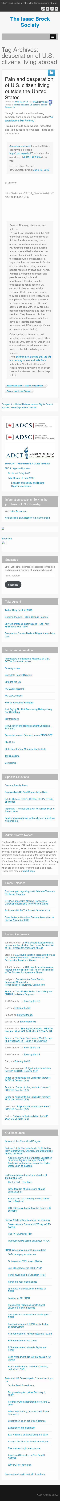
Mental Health (12, 718)
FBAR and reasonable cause (22, 1281)
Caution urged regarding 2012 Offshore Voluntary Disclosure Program (30, 893)
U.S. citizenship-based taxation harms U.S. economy (29, 1209)
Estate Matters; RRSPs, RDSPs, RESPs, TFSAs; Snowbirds (29, 800)
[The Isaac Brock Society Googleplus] (43, 9)
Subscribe (13, 584)
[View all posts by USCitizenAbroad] (50, 101)
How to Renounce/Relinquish (19, 702)
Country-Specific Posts (16, 785)
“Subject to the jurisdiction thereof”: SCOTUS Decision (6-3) (28, 1069)
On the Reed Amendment (21, 1385)
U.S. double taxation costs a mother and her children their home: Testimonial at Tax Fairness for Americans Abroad (29, 945)
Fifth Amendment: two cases (22, 1340)
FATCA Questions (14, 695)
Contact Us (10, 762)
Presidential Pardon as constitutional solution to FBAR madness (26, 1306)
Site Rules (10, 742)
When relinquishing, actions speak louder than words (29, 1413)
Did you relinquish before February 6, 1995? (27, 1394)
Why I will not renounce (20, 1464)
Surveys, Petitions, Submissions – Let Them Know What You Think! (27, 625)
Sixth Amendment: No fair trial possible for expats (29, 1358)
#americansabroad (20, 146)
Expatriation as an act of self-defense (27, 1420)
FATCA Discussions (14, 688)
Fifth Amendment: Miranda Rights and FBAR (27, 1349)
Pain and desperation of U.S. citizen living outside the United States (29, 87)
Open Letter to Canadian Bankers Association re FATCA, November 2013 (29, 918)
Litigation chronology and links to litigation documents (27, 484)
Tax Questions (12, 755)
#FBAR (27, 157)
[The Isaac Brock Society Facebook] (47, 9)
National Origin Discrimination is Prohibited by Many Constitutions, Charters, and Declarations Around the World (29, 1150)
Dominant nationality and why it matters (25, 1474)
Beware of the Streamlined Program (23, 1141)
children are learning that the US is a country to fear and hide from (30, 358)
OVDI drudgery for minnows (22, 1254)
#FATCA (36, 157)
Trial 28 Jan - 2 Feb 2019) (21, 477)
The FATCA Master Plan (20, 1233)
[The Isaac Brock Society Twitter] (56, 9)
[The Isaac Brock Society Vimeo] (52, 9)
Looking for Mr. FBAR (19, 1298)
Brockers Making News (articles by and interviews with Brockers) (30, 819)
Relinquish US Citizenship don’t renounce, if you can (29, 1380)
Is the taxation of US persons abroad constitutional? (26, 1190)
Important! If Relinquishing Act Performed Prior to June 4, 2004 (30, 810)
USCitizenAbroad (40, 101)
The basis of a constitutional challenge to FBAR (28, 1316)
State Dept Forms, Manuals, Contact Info (25, 748)
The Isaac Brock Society (30, 21)
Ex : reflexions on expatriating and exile (28, 1434)
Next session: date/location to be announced (27, 517)
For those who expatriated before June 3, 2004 (29, 1403)
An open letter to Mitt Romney (29, 118)
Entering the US (13, 681)
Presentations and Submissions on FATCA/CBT (28, 735)
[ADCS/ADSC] (30, 430)
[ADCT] (30, 451)
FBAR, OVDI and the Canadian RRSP (27, 1274)
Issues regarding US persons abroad (30, 104)
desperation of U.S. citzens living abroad (25, 385)
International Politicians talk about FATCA (28, 1240)
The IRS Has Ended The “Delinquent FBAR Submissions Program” (28, 993)
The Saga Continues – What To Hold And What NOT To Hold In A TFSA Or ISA (29, 1030)
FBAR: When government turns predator (25, 1249)
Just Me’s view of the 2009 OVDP (25, 1267)
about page (29, 870)
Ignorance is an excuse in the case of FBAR (27, 1290)
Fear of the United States (18, 391)
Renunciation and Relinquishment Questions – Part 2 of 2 (28, 727)
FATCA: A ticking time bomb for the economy (27, 1220)
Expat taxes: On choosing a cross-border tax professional (28, 1200)
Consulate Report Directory (18, 674)
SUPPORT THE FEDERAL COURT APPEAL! (27, 463)
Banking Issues (12, 668)
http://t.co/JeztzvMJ (20, 153)
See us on (7, 538)
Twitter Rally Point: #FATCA (18, 610)
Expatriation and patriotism (21, 1427)
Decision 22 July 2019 (19, 473)
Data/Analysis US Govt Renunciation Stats (26, 792)
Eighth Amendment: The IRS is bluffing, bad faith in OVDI (28, 1368)
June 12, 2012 (41, 169)
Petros (8, 991)
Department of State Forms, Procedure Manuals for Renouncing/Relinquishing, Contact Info (25, 982)
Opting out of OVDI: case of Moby (25, 1261)
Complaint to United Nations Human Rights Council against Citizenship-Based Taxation (27, 406)
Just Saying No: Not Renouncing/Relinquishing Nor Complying (28, 710)
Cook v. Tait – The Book (20, 1182)
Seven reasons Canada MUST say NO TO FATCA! (29, 1226)
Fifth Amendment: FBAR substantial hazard (30, 1333)
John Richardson (18, 511)
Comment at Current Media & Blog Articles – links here (30, 635)
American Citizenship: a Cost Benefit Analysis (26, 1456)
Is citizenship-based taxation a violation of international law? (26, 1176)
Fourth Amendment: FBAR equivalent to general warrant (28, 1325)
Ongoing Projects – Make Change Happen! (26, 616)
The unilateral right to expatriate (24, 1448)
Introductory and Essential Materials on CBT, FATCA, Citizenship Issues (27, 660)
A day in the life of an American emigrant (28, 1441)
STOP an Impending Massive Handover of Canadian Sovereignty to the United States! (26, 902)
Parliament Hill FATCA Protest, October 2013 (27, 910)
